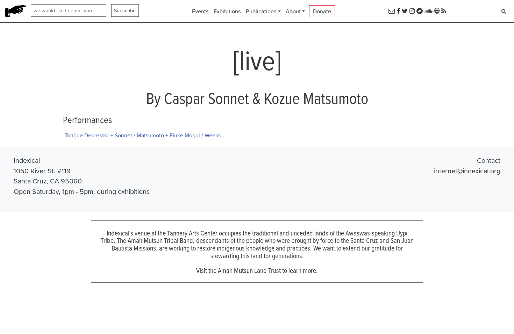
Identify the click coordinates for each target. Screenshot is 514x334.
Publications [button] (261, 11)
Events (200, 11)
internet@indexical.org (467, 170)
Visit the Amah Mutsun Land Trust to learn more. (257, 270)
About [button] (293, 11)
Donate (322, 11)
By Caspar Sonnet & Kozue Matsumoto (257, 98)
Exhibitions (227, 11)
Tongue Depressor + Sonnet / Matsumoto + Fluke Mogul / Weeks (143, 135)
